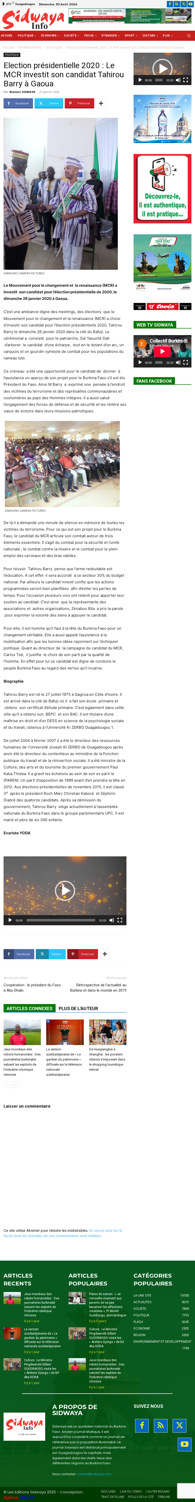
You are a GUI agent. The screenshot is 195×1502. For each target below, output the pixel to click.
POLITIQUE (54, 47)
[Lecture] (10, 920)
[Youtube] (190, 4)
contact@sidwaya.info (94, 1474)
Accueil (9, 47)
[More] (101, 103)
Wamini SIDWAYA (22, 92)
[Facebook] (170, 4)
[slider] (61, 920)
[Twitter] (183, 4)
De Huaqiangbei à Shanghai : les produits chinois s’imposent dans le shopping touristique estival (107, 1059)
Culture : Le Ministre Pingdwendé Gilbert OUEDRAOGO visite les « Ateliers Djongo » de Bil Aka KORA (41, 1368)
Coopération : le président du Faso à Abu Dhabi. (32, 988)
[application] (65, 890)
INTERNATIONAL (30, 47)
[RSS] (176, 4)
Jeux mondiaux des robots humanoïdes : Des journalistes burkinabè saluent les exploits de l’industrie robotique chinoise (106, 1370)
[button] (189, 36)
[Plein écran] (119, 920)
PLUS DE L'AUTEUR (78, 1008)
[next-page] (15, 1085)
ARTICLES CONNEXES (30, 1008)
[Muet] (111, 920)
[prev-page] (7, 1085)
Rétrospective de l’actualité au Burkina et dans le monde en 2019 (98, 988)
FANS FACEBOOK (154, 381)
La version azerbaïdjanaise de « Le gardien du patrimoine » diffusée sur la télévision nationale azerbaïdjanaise (42, 1337)
